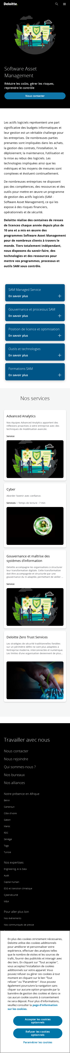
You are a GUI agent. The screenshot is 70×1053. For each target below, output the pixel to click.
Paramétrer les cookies (37, 1042)
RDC (6, 832)
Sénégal (8, 839)
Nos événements (12, 918)
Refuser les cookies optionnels (38, 1033)
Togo (6, 845)
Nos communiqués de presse (19, 924)
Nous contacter (35, 96)
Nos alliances (14, 782)
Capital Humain (11, 881)
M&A (6, 901)
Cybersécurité (11, 894)
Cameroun (9, 806)
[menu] (64, 4)
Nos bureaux (14, 774)
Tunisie (7, 852)
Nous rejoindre (16, 758)
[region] (35, 992)
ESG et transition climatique (18, 888)
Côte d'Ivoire (10, 813)
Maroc (7, 826)
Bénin (7, 800)
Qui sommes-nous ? (20, 766)
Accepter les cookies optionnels (38, 1021)
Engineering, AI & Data (15, 869)
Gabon (7, 819)
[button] (56, 4)
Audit (6, 875)
